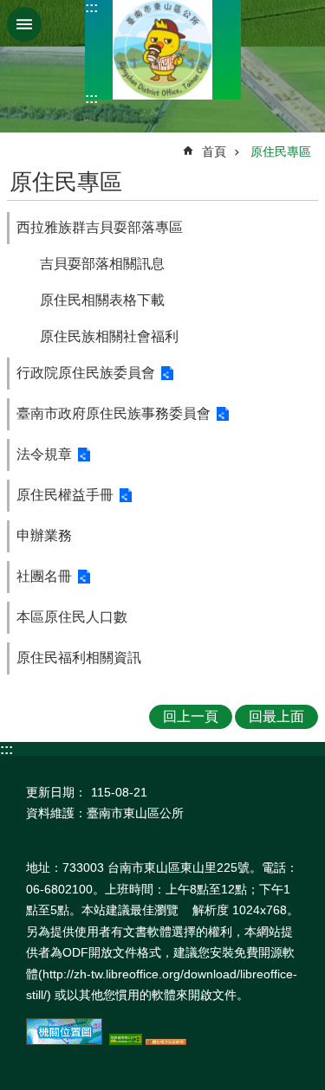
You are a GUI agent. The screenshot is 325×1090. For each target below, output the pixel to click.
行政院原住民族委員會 (85, 372)
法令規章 (44, 454)
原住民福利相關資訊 (78, 657)
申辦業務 (44, 535)
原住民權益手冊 (65, 494)
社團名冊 (44, 576)
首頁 (214, 151)
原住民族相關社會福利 (109, 336)
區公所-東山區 (163, 50)
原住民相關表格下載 (102, 300)
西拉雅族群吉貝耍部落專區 (99, 227)
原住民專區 (280, 151)
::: (91, 7)
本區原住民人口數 (71, 616)
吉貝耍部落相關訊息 (102, 263)
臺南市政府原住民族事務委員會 (113, 413)
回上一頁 (190, 716)
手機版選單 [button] (24, 24)
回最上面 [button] (276, 716)
